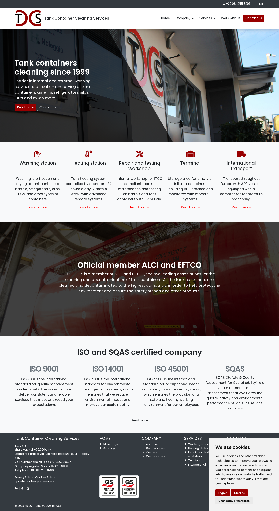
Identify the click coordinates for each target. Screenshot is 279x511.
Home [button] (165, 18)
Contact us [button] (253, 18)
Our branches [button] (155, 456)
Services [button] (205, 18)
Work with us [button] (230, 18)
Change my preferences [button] (234, 500)
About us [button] (152, 444)
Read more (25, 107)
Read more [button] (37, 207)
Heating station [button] (199, 448)
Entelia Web (54, 506)
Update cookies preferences (34, 481)
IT (255, 4)
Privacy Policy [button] (24, 477)
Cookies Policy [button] (45, 477)
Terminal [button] (194, 460)
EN (261, 4)
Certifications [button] (155, 448)
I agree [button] (222, 493)
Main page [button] (110, 444)
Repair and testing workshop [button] (201, 454)
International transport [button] (204, 464)
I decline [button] (239, 493)
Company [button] (183, 18)
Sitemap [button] (109, 448)
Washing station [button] (199, 444)
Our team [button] (152, 452)
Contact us (47, 107)
